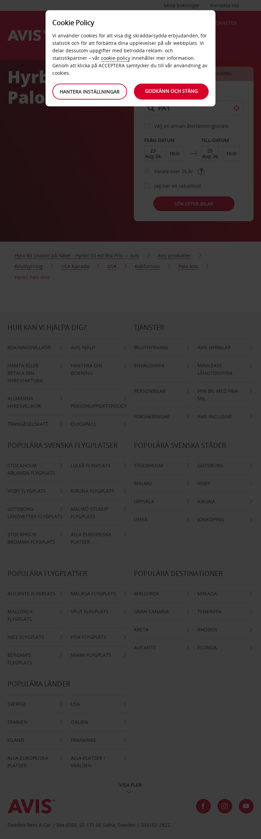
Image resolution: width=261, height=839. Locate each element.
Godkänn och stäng (171, 91)
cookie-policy (115, 58)
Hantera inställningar (90, 91)
